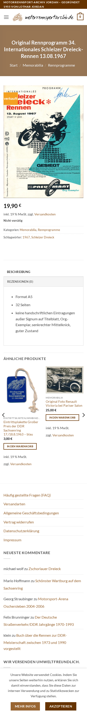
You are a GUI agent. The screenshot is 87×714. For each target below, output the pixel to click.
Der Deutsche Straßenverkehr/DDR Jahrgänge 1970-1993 (38, 621)
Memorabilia (33, 65)
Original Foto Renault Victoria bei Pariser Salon (64, 404)
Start (14, 65)
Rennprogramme (61, 65)
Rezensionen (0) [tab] (20, 281)
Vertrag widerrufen (18, 522)
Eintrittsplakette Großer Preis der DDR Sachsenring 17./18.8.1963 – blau (20, 428)
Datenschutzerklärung (21, 531)
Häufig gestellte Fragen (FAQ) (27, 495)
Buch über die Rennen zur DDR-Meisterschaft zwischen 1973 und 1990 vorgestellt (35, 642)
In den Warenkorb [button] (20, 446)
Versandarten (14, 504)
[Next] (83, 424)
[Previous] (3, 424)
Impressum (12, 540)
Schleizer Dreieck (42, 237)
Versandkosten (45, 214)
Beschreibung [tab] (18, 272)
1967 (26, 237)
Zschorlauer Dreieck (45, 568)
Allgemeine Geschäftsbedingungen (31, 513)
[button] (6, 17)
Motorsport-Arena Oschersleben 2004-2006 (35, 602)
